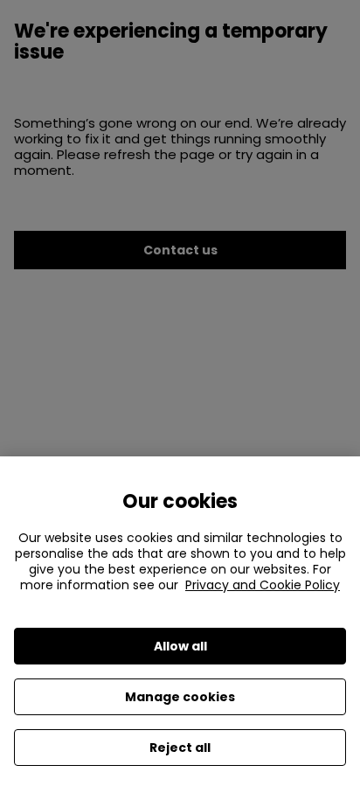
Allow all (180, 646)
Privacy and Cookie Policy (262, 585)
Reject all (180, 747)
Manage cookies (180, 697)
